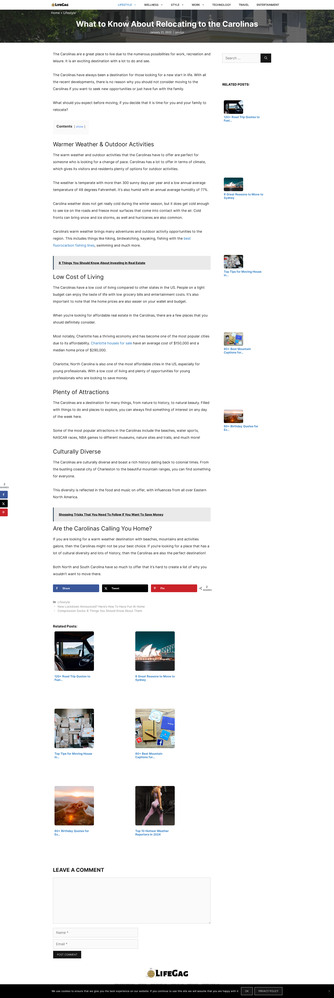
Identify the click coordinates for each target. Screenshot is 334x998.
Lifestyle (125, 4)
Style (175, 4)
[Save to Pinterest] (4, 512)
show (79, 126)
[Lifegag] (59, 5)
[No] (329, 991)
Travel (244, 4)
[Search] (265, 58)
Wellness (151, 4)
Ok (247, 991)
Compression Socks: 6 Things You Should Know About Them (100, 611)
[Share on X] (4, 503)
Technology (221, 4)
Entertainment (268, 4)
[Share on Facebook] (4, 494)
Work (196, 4)
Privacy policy (268, 991)
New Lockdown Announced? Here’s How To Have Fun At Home (101, 606)
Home (55, 13)
